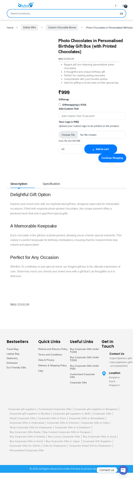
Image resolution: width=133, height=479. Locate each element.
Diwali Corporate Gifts (23, 418)
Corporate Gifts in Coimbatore (73, 427)
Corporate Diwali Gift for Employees (90, 445)
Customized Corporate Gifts (82, 376)
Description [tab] (19, 184)
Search (121, 13)
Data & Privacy (46, 360)
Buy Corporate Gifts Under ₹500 (84, 367)
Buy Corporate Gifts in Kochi (26, 441)
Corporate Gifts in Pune (52, 418)
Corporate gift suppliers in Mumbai (30, 413)
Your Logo (69, 121)
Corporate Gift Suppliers (97, 441)
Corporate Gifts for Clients (25, 445)
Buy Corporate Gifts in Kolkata (27, 436)
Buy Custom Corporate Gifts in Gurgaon (66, 432)
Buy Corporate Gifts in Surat (99, 436)
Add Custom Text (69, 108)
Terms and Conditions (50, 354)
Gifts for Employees (54, 445)
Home (10, 27)
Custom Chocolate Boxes (62, 27)
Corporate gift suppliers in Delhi (72, 413)
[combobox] (62, 13)
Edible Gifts (29, 27)
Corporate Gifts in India (95, 422)
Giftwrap (64, 99)
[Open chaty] (123, 470)
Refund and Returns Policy (53, 349)
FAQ (40, 371)
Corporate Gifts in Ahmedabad (86, 418)
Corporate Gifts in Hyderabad (27, 422)
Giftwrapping (74, 104)
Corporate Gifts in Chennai (63, 422)
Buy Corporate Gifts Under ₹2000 (84, 359)
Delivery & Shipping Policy (52, 365)
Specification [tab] (51, 184)
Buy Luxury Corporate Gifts (64, 436)
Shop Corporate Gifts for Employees (31, 427)
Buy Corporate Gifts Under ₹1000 (84, 350)
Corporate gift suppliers (22, 409)
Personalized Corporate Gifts (27, 450)
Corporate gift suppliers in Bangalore (96, 409)
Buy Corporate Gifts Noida (25, 432)
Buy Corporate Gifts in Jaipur (63, 441)
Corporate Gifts (78, 382)
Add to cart (102, 149)
